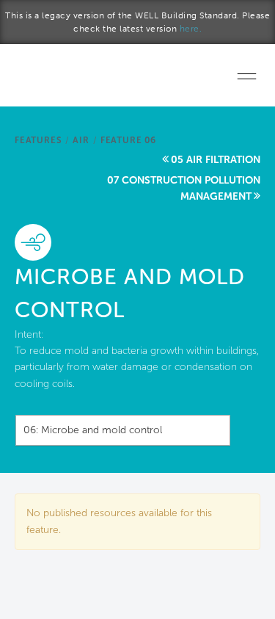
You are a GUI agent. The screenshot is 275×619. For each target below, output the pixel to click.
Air (81, 140)
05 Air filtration (215, 159)
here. (191, 28)
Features (38, 140)
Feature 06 (128, 140)
